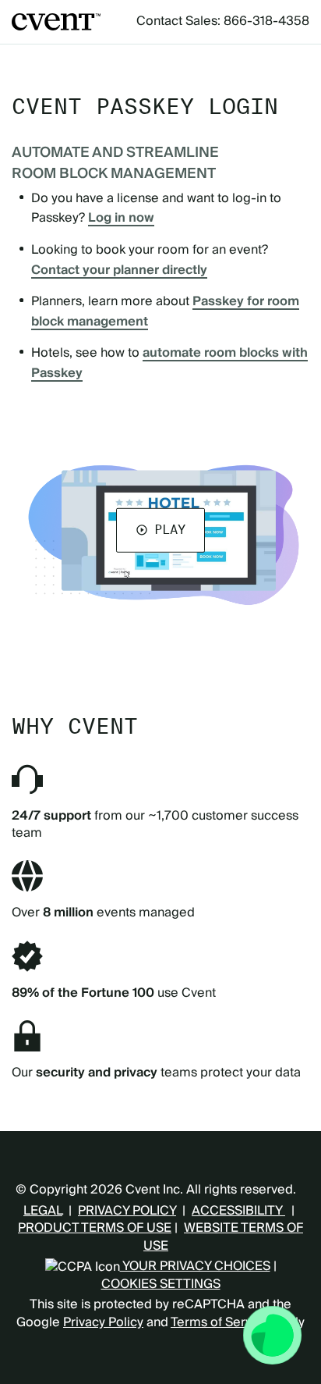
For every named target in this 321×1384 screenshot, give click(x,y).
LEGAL (42, 1211)
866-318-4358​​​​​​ (266, 21)
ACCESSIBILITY (238, 1211)
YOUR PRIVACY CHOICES (195, 1266)
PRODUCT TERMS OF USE (94, 1228)
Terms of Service (220, 1322)
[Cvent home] (56, 21)
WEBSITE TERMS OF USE (223, 1236)
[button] (160, 530)
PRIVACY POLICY (127, 1211)
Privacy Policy (103, 1322)
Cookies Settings (160, 1284)
